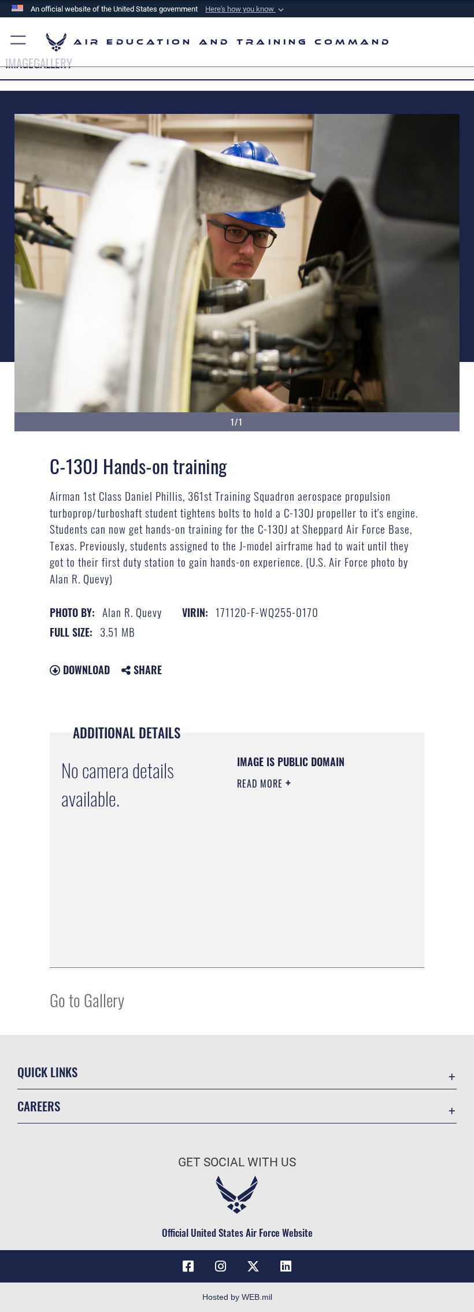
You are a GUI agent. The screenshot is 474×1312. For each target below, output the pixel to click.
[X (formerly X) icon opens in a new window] (253, 1266)
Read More (261, 783)
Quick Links (47, 1072)
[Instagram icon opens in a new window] (220, 1266)
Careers (38, 1106)
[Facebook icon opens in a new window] (188, 1266)
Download (85, 669)
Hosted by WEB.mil (237, 1297)
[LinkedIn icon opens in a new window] (285, 1266)
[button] (245, 9)
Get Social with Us (237, 1162)
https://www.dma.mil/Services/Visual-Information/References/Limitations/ (307, 930)
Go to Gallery (87, 999)
